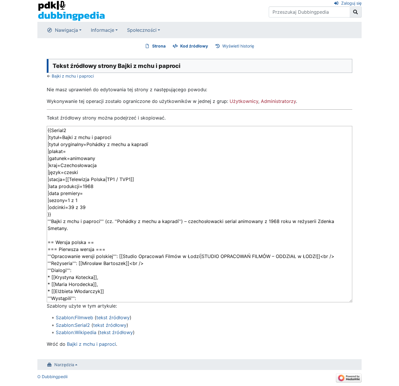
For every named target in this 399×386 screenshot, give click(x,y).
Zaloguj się (351, 3)
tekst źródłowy (113, 317)
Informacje (102, 30)
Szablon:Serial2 (73, 325)
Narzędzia (64, 364)
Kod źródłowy (194, 45)
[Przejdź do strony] (356, 11)
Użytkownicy (244, 101)
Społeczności (142, 30)
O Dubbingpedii (52, 376)
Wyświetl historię (238, 45)
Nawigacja (66, 30)
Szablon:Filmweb (74, 317)
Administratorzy (278, 101)
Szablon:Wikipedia (76, 332)
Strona (159, 45)
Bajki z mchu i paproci (73, 75)
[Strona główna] (71, 10)
